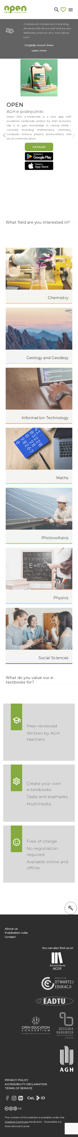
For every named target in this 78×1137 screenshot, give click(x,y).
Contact (10, 937)
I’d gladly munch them (39, 45)
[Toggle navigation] (70, 9)
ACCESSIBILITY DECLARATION (26, 1084)
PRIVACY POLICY (16, 1080)
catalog (39, 146)
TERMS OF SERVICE (18, 1088)
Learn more (39, 50)
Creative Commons (16, 1121)
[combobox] (34, 22)
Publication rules (16, 932)
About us (11, 928)
